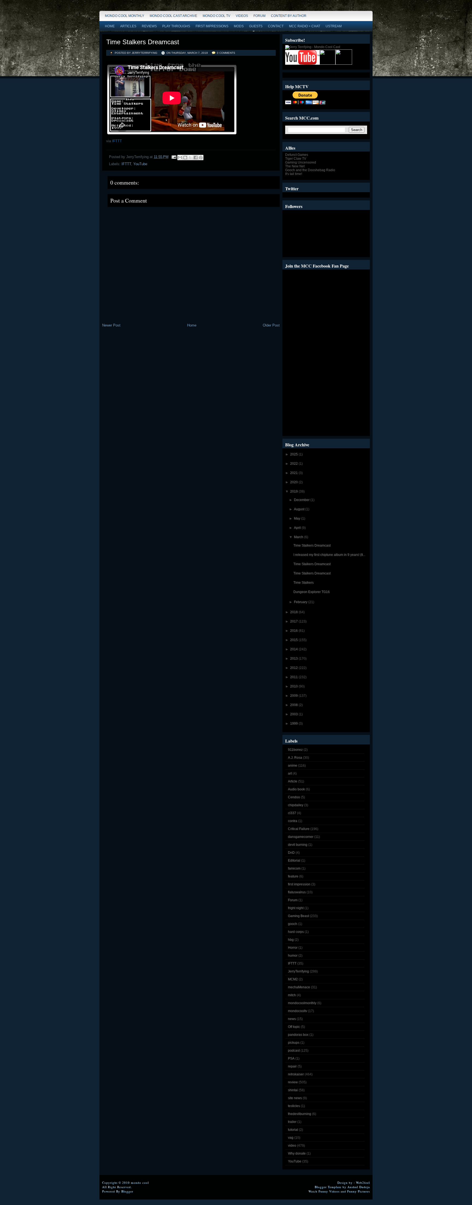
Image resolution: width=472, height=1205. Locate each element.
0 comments (226, 52)
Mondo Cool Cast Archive (173, 16)
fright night (295, 908)
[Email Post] (174, 157)
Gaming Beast (298, 916)
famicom (294, 868)
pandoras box (298, 1035)
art (290, 773)
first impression (299, 884)
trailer (292, 1122)
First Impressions (212, 26)
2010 (294, 686)
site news (295, 1098)
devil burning (297, 845)
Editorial (294, 860)
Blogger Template (328, 1187)
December (302, 500)
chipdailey (295, 805)
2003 (294, 714)
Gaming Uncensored (300, 162)
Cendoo (294, 797)
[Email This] (180, 157)
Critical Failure (298, 829)
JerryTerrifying (298, 971)
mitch (292, 995)
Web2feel (363, 1182)
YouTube (140, 164)
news (292, 1019)
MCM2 (293, 979)
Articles (128, 26)
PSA (291, 1058)
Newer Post (111, 325)
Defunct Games (296, 155)
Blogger (127, 1191)
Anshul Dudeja (358, 1187)
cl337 (292, 813)
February (301, 602)
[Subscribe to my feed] (327, 64)
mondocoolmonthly (302, 1003)
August (299, 509)
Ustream (334, 26)
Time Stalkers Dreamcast (142, 42)
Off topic (294, 1027)
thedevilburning (299, 1114)
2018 (294, 612)
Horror (292, 947)
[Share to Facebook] (195, 157)
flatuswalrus (297, 892)
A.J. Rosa (295, 757)
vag (290, 1137)
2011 (294, 677)
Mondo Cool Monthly (124, 16)
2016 (294, 631)
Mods (239, 26)
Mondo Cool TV (216, 16)
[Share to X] (190, 157)
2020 (294, 482)
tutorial (293, 1130)
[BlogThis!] (185, 157)
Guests (255, 26)
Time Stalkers (303, 582)
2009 (294, 696)
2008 (294, 705)
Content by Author (288, 16)
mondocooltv (297, 1011)
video (292, 1145)
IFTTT (117, 141)
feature (293, 876)
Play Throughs (176, 26)
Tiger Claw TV (295, 159)
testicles (294, 1106)
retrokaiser (296, 1074)
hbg (291, 940)
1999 (294, 723)
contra (292, 821)
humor (292, 955)
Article (292, 781)
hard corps (296, 932)
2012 (294, 668)
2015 (294, 640)
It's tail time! (293, 174)
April (298, 528)
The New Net (295, 166)
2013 (294, 658)
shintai (293, 1090)
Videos (242, 16)
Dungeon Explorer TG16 (311, 592)
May (297, 518)
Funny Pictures (358, 1191)
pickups (293, 1042)
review (293, 1082)
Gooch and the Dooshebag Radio (310, 170)
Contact (276, 26)
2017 (294, 621)
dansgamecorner (300, 837)
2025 (294, 454)
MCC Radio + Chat (304, 26)
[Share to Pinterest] (200, 157)
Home (110, 26)
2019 (294, 491)
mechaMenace (299, 987)
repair (292, 1066)
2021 (294, 473)
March (299, 537)
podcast (294, 1050)
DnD (291, 852)
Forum (259, 16)
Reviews (149, 26)
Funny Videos (329, 1191)
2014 (294, 649)
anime (292, 765)
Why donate (297, 1153)
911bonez (295, 750)
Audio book (296, 789)
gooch (292, 924)
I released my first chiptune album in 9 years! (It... (329, 555)
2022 (294, 463)
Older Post (271, 325)
